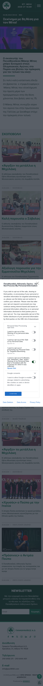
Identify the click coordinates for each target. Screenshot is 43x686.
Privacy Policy (35, 402)
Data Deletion (8, 402)
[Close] (38, 284)
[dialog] (21, 343)
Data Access (21, 402)
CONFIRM (13, 393)
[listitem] (21, 326)
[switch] (34, 332)
